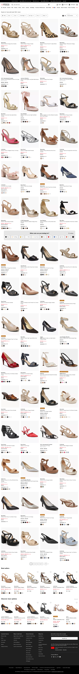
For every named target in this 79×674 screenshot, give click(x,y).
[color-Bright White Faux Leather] (9, 157)
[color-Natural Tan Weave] (29, 417)
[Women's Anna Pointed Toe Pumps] (49, 253)
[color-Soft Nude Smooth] (2, 489)
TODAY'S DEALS (14, 1)
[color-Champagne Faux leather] (5, 593)
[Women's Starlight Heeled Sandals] (30, 137)
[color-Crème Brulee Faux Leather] (15, 593)
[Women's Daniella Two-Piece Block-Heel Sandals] (49, 208)
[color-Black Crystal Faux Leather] (64, 51)
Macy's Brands (28, 644)
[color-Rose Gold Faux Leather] (7, 50)
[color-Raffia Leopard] (41, 51)
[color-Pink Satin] (21, 121)
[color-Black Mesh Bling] (2, 86)
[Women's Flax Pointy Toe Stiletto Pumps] (10, 503)
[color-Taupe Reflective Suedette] (43, 123)
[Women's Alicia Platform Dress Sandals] (46, 578)
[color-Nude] (25, 87)
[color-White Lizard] (25, 275)
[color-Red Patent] (9, 123)
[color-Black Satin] (23, 121)
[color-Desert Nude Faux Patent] (43, 524)
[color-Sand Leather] (74, 623)
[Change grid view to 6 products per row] (65, 15)
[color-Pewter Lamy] (43, 558)
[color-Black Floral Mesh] (45, 382)
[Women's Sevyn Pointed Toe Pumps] (49, 503)
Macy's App (28, 640)
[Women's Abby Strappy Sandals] (10, 208)
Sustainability (41, 653)
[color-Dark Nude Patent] (23, 275)
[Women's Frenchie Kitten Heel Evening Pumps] (30, 466)
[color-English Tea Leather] (45, 194)
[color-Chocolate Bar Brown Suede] (27, 228)
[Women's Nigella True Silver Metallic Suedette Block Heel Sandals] (49, 101)
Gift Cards (15, 640)
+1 (30, 121)
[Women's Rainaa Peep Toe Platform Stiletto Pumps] (10, 360)
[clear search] (48, 4)
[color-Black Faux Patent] (66, 121)
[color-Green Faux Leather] (66, 452)
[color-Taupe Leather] (25, 228)
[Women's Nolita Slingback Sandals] (69, 432)
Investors (40, 642)
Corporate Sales (41, 638)
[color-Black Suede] (4, 274)
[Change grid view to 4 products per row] (63, 16)
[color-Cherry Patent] (2, 381)
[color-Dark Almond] (60, 86)
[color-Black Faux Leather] (5, 50)
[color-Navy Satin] (27, 157)
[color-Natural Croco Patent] (29, 346)
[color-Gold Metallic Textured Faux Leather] (66, 417)
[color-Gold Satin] (25, 157)
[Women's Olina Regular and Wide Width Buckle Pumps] (30, 65)
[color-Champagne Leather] (60, 488)
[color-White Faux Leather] (9, 50)
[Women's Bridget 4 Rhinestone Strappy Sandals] (69, 30)
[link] (10, 46)
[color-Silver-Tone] (21, 487)
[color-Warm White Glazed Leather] (48, 274)
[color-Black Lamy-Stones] (62, 191)
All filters (71, 233)
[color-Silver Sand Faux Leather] (21, 522)
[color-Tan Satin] (27, 121)
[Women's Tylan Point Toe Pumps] (30, 503)
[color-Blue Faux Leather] (60, 560)
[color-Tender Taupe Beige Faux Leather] (62, 158)
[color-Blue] (4, 623)
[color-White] (27, 380)
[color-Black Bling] (5, 86)
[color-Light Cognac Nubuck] (67, 623)
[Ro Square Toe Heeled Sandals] (30, 360)
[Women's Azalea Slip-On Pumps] (69, 172)
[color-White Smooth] (9, 489)
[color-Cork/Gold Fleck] (62, 417)
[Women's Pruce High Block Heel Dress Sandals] (69, 208)
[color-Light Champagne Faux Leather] (29, 522)
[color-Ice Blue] (27, 417)
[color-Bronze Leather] (20, 623)
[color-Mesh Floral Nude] (43, 382)
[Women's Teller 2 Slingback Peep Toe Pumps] (10, 137)
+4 (11, 381)
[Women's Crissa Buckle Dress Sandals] (30, 538)
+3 (69, 524)
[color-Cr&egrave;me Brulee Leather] (46, 418)
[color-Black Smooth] (9, 381)
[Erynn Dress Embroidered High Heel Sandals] (49, 360)
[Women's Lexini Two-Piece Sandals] (69, 65)
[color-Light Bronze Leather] (43, 418)
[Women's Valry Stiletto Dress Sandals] (72, 578)
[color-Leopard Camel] (35, 623)
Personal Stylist (28, 648)
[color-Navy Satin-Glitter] (45, 558)
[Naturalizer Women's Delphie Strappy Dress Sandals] (30, 208)
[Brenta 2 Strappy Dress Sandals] (49, 65)
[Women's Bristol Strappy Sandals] (69, 101)
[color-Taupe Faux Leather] (2, 228)
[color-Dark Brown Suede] (21, 346)
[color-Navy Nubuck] (72, 623)
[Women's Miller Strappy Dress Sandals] (10, 253)
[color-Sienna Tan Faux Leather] (60, 452)
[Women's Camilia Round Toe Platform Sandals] (69, 396)
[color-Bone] (66, 524)
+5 (30, 380)
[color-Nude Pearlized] (21, 191)
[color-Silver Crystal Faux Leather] (60, 51)
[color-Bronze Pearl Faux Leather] (2, 50)
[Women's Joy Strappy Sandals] (49, 396)
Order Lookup (3, 640)
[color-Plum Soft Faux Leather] (68, 560)
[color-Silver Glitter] (60, 343)
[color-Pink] (62, 382)
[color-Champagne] (64, 343)
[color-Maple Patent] (7, 123)
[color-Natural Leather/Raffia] (43, 623)
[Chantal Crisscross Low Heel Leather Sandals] (20, 609)
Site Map (40, 651)
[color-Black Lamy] (27, 191)
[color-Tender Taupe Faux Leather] (4, 157)
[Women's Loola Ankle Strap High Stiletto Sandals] (10, 101)
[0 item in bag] (77, 4)
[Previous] (2, 29)
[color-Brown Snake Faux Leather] (5, 228)
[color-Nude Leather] (48, 51)
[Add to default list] (37, 572)
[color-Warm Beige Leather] (21, 310)
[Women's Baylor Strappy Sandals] (30, 30)
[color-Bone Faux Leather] (64, 275)
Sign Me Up (64, 638)
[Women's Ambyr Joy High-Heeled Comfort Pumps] (49, 324)
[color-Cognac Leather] (15, 623)
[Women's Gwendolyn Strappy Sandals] (49, 289)
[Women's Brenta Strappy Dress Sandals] (10, 30)
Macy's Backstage (29, 642)
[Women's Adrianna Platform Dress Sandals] (10, 538)
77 (45, 563)
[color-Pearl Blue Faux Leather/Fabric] (4, 192)
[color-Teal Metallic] (27, 346)
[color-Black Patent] (4, 123)
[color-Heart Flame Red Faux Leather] (27, 522)
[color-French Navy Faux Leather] (62, 51)
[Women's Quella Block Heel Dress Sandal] (59, 609)
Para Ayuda (3, 642)
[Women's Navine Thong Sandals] (69, 503)
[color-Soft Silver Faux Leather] (29, 50)
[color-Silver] (23, 380)
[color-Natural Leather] (64, 228)
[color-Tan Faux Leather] (64, 560)
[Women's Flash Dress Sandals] (30, 172)
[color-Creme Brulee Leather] (43, 194)
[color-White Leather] (45, 51)
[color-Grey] (21, 87)
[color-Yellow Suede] (68, 228)
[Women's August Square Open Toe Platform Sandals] (69, 538)
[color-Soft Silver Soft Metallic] (43, 228)
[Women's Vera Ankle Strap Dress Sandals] (49, 172)
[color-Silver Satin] (21, 157)
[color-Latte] (54, 626)
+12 (69, 121)
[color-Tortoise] (2, 417)
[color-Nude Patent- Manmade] (5, 452)
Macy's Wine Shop (29, 646)
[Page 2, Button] (48, 564)
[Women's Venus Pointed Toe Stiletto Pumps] (33, 609)
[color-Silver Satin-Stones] (64, 191)
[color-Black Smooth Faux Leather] (25, 50)
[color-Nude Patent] (29, 157)
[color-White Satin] (29, 121)
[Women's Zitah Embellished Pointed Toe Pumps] (10, 65)
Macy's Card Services (17, 644)
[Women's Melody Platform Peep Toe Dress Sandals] (69, 466)
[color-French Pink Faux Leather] (2, 157)
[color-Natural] (25, 380)
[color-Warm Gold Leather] (46, 274)
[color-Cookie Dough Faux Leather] (41, 158)
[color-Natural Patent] (66, 228)
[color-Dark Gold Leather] (48, 194)
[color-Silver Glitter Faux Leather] (23, 50)
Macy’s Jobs (41, 647)
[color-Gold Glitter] (66, 343)
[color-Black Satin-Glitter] (41, 558)
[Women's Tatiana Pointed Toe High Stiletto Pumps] (49, 30)
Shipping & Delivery (4, 646)
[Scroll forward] (73, 237)
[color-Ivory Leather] (46, 51)
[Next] (17, 29)
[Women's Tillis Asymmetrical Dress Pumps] (7, 609)
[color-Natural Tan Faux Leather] (5, 559)
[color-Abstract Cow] (41, 452)
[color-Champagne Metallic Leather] (21, 228)
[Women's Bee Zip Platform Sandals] (10, 432)
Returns (2, 644)
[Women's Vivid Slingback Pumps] (49, 538)
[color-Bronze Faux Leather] (64, 158)
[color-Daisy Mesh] (41, 382)
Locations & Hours (29, 638)
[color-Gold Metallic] (2, 123)
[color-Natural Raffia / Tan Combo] (64, 417)
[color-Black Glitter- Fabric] (2, 452)
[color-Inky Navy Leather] (43, 274)
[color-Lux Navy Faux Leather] (7, 157)
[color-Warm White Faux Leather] (9, 228)
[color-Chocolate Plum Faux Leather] (46, 309)
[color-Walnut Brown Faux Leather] (41, 486)
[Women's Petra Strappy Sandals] (49, 466)
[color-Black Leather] (43, 51)
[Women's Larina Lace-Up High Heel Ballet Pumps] (30, 101)
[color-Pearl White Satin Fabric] (48, 418)
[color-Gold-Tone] (29, 487)
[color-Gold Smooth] (7, 489)
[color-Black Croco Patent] (23, 346)
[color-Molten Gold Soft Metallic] (41, 228)
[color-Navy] (27, 87)
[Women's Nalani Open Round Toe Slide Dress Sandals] (69, 253)
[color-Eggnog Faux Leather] (60, 417)
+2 (50, 51)
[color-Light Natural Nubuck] (71, 623)
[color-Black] (23, 87)
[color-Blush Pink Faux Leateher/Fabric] (2, 192)
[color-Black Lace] (4, 86)
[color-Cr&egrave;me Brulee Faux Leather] (4, 50)
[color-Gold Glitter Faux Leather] (27, 50)
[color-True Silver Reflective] (41, 123)
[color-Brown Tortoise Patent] (41, 194)
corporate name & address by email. (58, 671)
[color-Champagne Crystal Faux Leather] (66, 51)
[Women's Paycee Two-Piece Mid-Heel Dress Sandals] (10, 466)
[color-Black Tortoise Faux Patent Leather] (68, 524)
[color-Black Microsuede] (4, 489)
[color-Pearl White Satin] (68, 51)
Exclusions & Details (58, 649)
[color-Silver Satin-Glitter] (46, 558)
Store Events (28, 652)
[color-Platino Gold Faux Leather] (60, 275)
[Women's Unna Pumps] (30, 432)
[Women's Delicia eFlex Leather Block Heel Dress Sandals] (46, 609)
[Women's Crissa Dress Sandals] (10, 289)
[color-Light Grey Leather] (69, 623)
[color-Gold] (62, 86)
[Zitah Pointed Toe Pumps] (49, 432)
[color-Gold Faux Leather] (43, 309)
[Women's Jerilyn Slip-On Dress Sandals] (10, 396)
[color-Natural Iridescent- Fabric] (9, 452)
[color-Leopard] (60, 382)
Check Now (65, 649)
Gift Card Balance (17, 642)
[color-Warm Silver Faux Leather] (62, 121)
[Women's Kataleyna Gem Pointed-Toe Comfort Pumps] (30, 289)
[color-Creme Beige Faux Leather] (25, 417)
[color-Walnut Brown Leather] (2, 274)
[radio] (2, 50)
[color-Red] (21, 452)
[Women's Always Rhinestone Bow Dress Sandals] (49, 137)
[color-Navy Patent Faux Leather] (23, 522)
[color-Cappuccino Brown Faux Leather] (45, 593)
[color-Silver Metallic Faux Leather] (68, 417)
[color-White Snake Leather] (18, 623)
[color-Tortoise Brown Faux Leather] (7, 228)
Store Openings (28, 654)
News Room (41, 649)
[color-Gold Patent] (33, 623)
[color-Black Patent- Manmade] (7, 452)
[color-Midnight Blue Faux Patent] (68, 121)
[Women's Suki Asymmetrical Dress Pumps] (69, 289)
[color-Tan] (9, 623)
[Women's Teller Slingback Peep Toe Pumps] (10, 324)
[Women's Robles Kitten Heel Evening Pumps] (69, 324)
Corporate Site (41, 640)
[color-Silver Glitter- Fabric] (4, 452)
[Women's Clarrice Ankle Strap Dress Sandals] (30, 253)
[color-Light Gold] (4, 417)
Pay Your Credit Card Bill (18, 646)
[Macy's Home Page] (5, 4)
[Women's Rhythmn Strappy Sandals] (30, 396)
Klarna (2, 638)
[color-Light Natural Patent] (5, 123)
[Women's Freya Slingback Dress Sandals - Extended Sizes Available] (69, 360)
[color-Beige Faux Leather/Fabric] (5, 192)
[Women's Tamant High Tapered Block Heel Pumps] (30, 324)
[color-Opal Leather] (46, 194)
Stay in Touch (28, 650)
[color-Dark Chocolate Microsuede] (48, 309)
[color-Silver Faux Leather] (60, 158)
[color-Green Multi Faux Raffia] (43, 486)
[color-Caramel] (60, 524)
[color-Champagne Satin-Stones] (66, 191)
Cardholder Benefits (17, 638)
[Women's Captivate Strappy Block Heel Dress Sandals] (69, 137)
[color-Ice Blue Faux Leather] (68, 452)
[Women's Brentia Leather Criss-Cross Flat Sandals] (72, 609)
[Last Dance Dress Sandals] (10, 172)
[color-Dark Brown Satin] (25, 121)
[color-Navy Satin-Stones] (60, 191)
